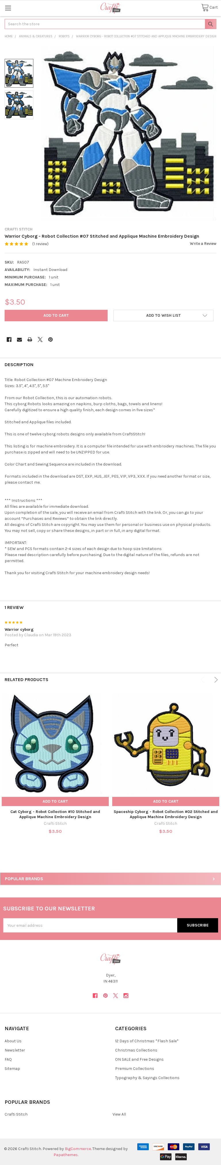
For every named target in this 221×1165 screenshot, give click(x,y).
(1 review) (40, 243)
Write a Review (203, 243)
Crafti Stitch (16, 1114)
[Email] (19, 339)
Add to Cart (55, 801)
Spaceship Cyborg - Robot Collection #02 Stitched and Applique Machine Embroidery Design (166, 814)
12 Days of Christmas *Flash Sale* (147, 1041)
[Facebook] (9, 339)
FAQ (8, 1059)
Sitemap (12, 1068)
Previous (203, 680)
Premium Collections (134, 1068)
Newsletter (15, 1050)
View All (119, 1114)
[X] (40, 339)
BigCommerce (78, 1148)
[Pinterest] (50, 339)
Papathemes (66, 1154)
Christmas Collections (136, 1050)
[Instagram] (125, 995)
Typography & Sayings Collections (147, 1077)
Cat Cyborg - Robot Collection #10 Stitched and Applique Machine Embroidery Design (55, 814)
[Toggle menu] (8, 8)
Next (215, 680)
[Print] (29, 339)
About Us (13, 1041)
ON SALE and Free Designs (139, 1059)
